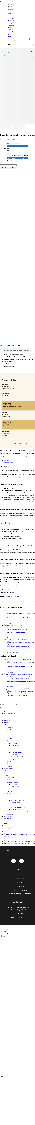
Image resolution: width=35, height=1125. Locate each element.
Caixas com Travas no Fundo (18, 757)
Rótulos (5, 823)
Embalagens (7, 725)
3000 (15, 596)
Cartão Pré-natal (10, 664)
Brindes (5, 711)
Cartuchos (9, 734)
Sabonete (9, 761)
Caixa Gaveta (14, 754)
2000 (11, 596)
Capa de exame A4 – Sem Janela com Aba (18, 695)
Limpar (8, 163)
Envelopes (9, 791)
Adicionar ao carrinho (8, 167)
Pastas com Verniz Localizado (18, 807)
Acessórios (10, 727)
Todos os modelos (11, 763)
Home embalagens (8, 768)
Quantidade (3, 148)
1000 (8, 596)
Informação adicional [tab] (9, 462)
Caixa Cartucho (15, 745)
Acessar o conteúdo (5, 1)
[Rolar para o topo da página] (0, 927)
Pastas (8, 796)
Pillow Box (14, 759)
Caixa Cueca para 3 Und (10, 713)
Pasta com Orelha (8, 816)
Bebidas (9, 731)
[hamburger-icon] (15, 44)
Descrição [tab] (6, 460)
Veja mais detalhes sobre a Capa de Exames (16, 350)
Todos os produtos (28, 615)
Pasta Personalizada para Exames (16, 632)
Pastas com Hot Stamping (17, 800)
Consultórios (29, 456)
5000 (18, 596)
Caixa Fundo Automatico (17, 752)
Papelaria (6, 775)
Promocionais (7, 821)
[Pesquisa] (14, 41)
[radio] (17, 146)
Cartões (9, 780)
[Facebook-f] (13, 861)
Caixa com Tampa (15, 747)
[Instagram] (21, 861)
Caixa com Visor (15, 750)
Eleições (9, 789)
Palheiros (9, 738)
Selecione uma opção (12, 652)
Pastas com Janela (20, 615)
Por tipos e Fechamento (13, 743)
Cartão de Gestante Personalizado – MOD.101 (19, 666)
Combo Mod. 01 (10, 678)
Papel (3, 159)
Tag (4, 825)
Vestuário (9, 766)
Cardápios (6, 718)
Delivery (9, 736)
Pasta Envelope (24, 644)
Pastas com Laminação (16, 805)
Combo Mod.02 (15, 786)
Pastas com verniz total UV (18, 809)
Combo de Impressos (12, 782)
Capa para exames (21, 456)
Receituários (10, 814)
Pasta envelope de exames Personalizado (18, 646)
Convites (6, 722)
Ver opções (10, 623)
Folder (8, 793)
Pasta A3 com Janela (11, 615)
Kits (5, 770)
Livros (5, 773)
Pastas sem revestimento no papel (19, 811)
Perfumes (9, 741)
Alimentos (9, 729)
